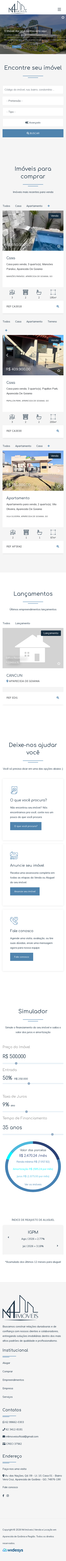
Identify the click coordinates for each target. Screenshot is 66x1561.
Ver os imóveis (33, 1184)
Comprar (8, 1371)
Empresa (8, 1388)
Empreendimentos (13, 1379)
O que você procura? (25, 826)
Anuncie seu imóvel (25, 891)
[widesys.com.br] (13, 1550)
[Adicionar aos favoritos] (59, 246)
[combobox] (33, 100)
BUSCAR (34, 133)
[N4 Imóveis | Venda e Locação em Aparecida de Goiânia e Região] (18, 7)
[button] (59, 8)
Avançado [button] (34, 122)
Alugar (6, 1363)
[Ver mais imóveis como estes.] (49, 206)
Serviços (8, 1396)
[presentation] (8, 1237)
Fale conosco (21, 956)
